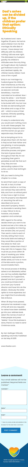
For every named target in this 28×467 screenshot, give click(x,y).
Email (3, 415)
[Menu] (26, 1)
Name (3, 408)
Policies (22, 462)
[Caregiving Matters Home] (8, 1)
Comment (4, 389)
